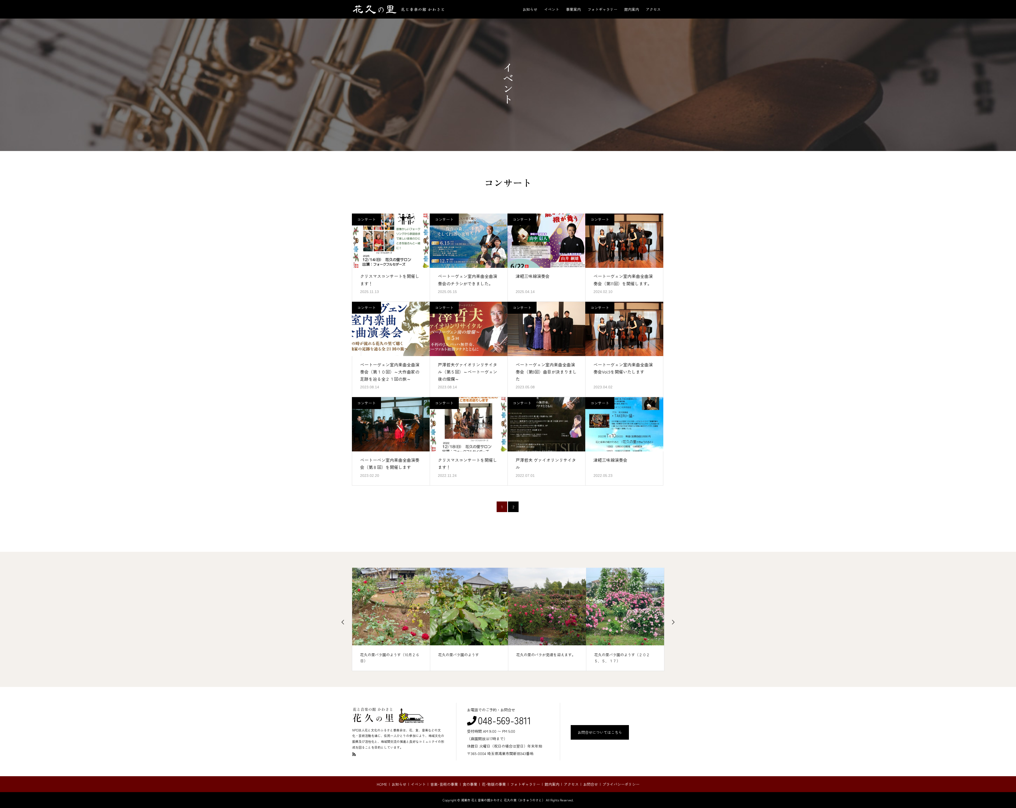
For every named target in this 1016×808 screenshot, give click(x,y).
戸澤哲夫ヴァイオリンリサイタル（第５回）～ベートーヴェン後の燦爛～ (467, 371)
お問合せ (590, 784)
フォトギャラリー (602, 9)
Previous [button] (343, 622)
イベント (551, 9)
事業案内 (573, 9)
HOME (382, 784)
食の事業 (469, 784)
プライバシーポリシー (620, 784)
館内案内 (631, 9)
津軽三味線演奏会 (533, 276)
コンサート (366, 219)
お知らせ (530, 9)
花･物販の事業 (494, 784)
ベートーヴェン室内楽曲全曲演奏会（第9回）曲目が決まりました (546, 371)
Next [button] (673, 622)
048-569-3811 (504, 720)
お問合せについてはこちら (600, 732)
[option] (391, 619)
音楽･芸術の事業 (444, 784)
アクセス (653, 9)
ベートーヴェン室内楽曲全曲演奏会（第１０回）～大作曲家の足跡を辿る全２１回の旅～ (389, 371)
